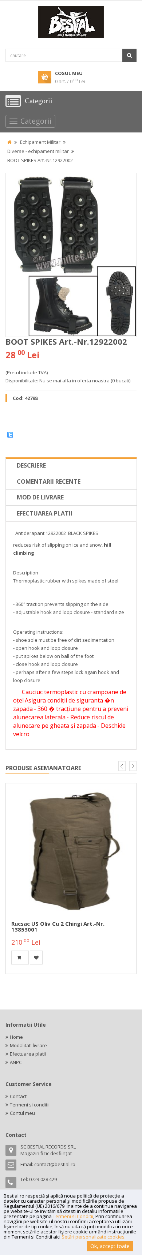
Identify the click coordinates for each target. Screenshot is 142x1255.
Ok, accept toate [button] (110, 1246)
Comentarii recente (48, 481)
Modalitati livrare (28, 1045)
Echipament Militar (40, 142)
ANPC (16, 1062)
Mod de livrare (40, 497)
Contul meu (22, 1113)
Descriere (31, 465)
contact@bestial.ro (54, 1164)
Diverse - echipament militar (38, 151)
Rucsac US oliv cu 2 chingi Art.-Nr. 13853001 (57, 926)
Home (16, 1037)
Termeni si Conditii (73, 1216)
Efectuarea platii (44, 513)
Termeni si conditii (30, 1104)
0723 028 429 (43, 1179)
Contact (18, 1096)
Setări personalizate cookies (93, 1236)
